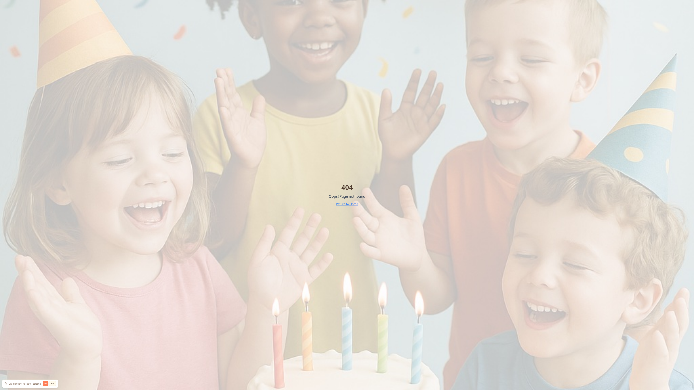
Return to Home (347, 204)
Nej (52, 383)
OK (45, 383)
